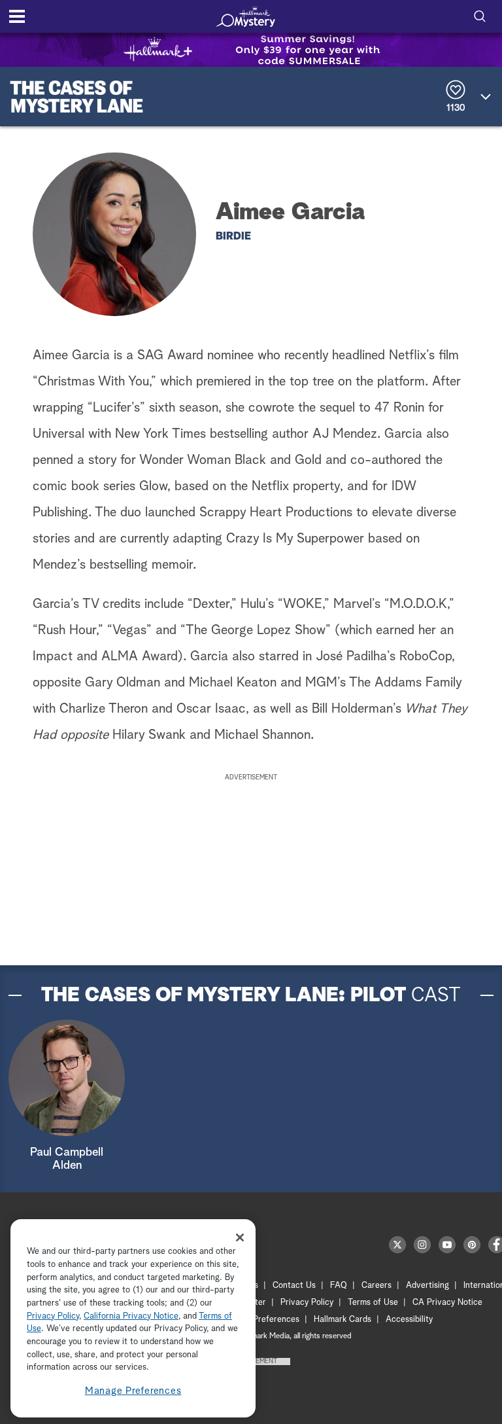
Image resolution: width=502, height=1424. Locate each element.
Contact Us (294, 1285)
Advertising (427, 1285)
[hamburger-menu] (17, 16)
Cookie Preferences (262, 1319)
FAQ (338, 1285)
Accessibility (409, 1319)
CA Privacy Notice (447, 1302)
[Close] (240, 1237)
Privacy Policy (306, 1302)
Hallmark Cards (342, 1319)
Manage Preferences (133, 1391)
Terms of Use (373, 1302)
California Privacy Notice (131, 1316)
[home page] (245, 16)
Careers (376, 1285)
